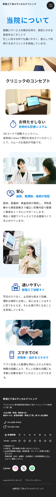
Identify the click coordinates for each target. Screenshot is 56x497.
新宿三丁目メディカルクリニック (20, 399)
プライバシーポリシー (33, 480)
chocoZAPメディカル (11, 480)
